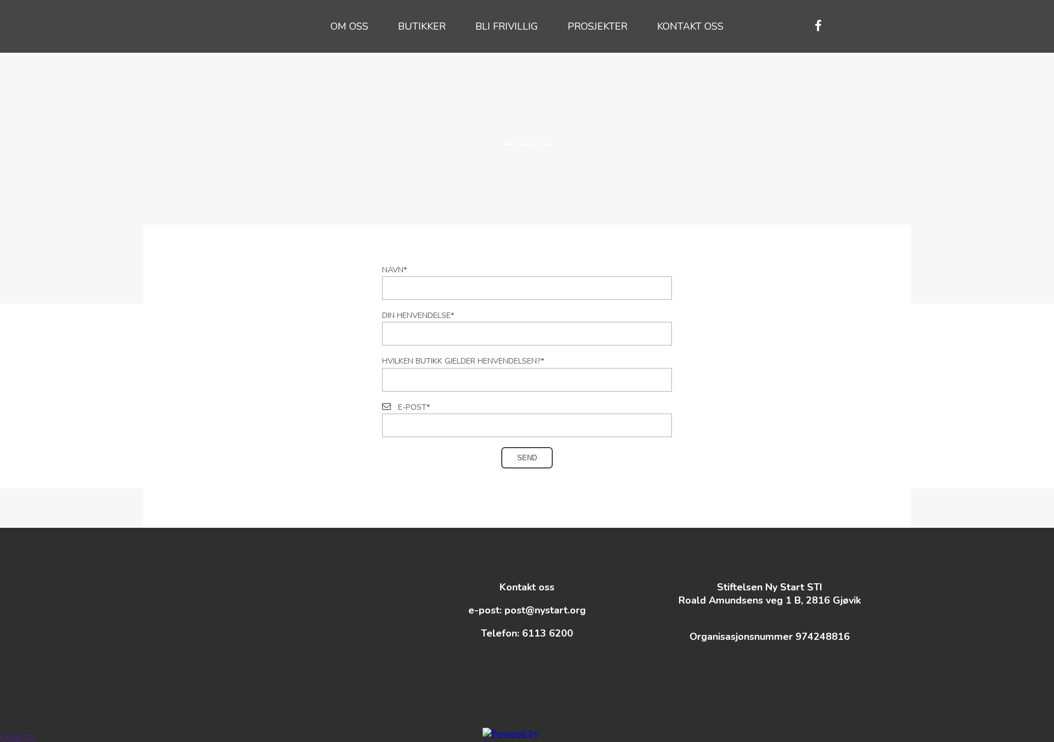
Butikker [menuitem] (422, 26)
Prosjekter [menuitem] (597, 26)
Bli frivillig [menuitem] (506, 26)
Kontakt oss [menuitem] (690, 26)
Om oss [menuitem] (349, 26)
